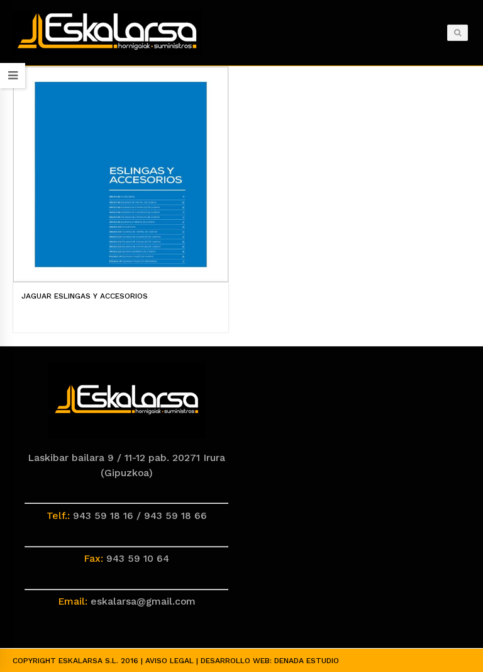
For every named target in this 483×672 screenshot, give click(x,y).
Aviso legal (169, 660)
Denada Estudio (306, 660)
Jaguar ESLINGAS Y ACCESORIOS (84, 296)
